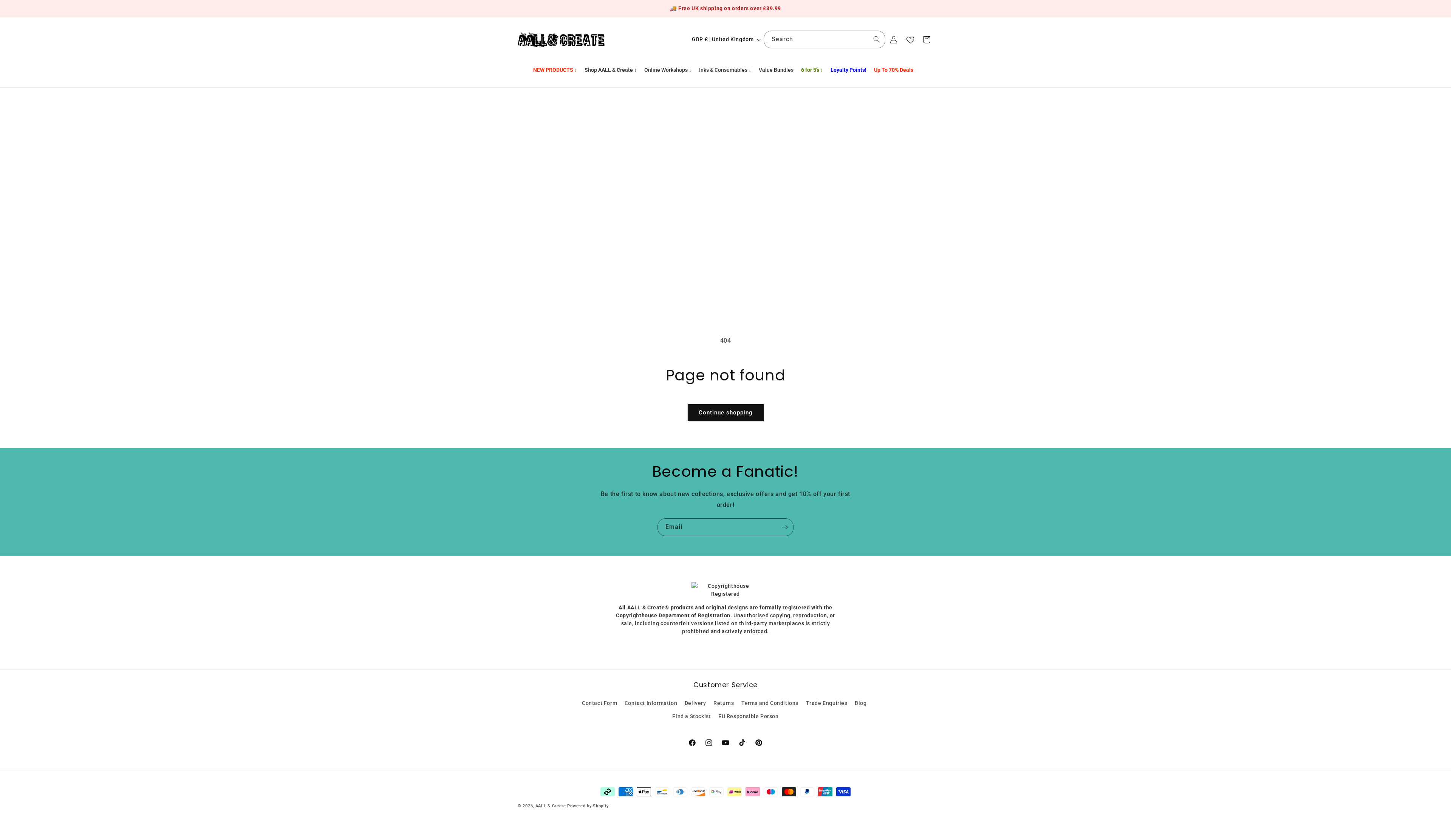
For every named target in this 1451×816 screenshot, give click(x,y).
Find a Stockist (691, 716)
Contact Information (651, 703)
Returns (723, 703)
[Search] (876, 39)
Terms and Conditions (769, 703)
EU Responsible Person (748, 716)
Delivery (695, 703)
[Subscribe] (785, 527)
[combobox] (824, 39)
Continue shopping (726, 412)
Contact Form (599, 703)
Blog (860, 703)
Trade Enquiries (827, 703)
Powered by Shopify (588, 806)
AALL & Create (550, 806)
